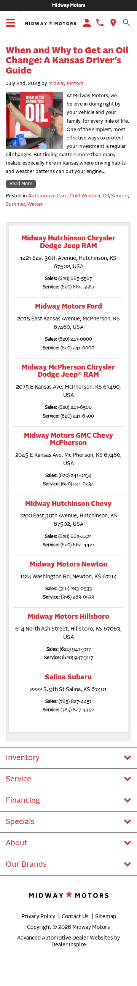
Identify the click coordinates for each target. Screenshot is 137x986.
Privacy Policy (38, 916)
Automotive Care (47, 196)
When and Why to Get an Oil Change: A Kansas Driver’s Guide (67, 60)
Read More (21, 184)
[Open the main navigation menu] (10, 22)
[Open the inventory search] (126, 22)
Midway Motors (68, 5)
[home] (50, 23)
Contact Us (75, 916)
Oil (106, 196)
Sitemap (105, 916)
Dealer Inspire (68, 945)
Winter (35, 204)
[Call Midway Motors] (100, 22)
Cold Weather (85, 196)
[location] (113, 22)
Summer (15, 204)
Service (119, 196)
